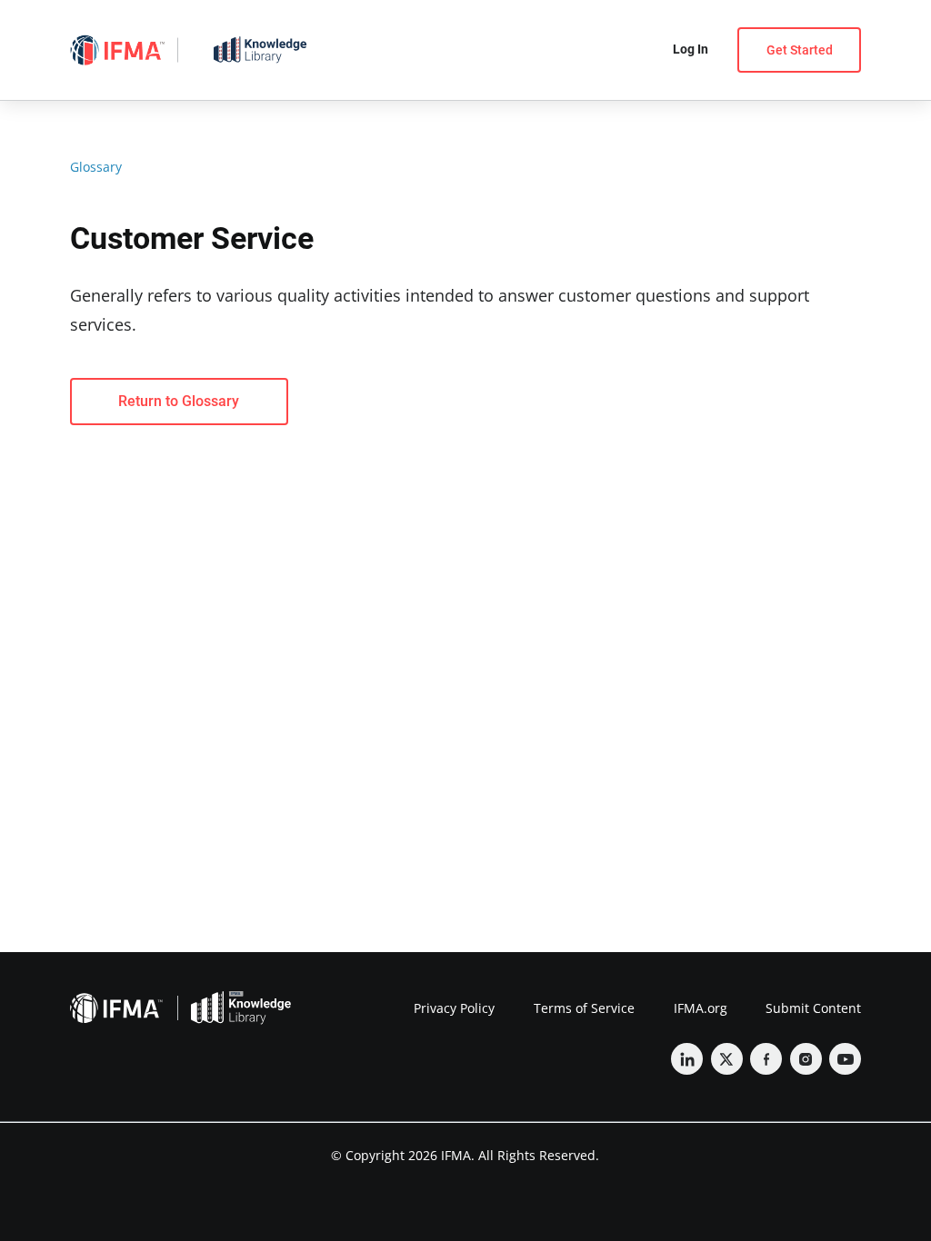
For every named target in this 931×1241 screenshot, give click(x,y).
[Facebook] (766, 1059)
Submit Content (813, 1008)
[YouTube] (845, 1059)
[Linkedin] (687, 1059)
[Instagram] (806, 1059)
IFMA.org (700, 1008)
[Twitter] (727, 1059)
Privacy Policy (454, 1008)
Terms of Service (584, 1008)
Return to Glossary (178, 401)
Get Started (799, 50)
